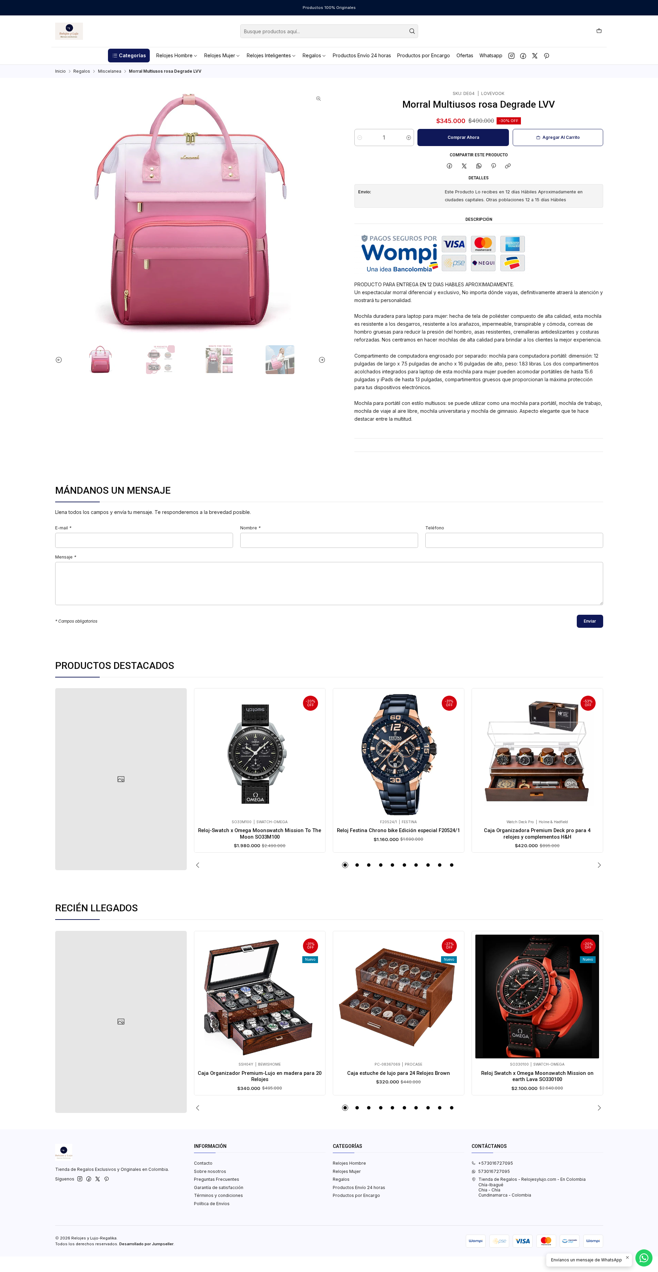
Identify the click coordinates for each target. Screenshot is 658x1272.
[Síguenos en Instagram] (511, 55)
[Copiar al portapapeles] (508, 166)
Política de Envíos (212, 1203)
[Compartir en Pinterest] (493, 166)
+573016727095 (495, 1163)
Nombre (250, 528)
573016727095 (494, 1171)
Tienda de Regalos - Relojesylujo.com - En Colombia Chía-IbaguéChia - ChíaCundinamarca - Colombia (532, 1187)
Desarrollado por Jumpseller (146, 1243)
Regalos (81, 71)
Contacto (203, 1163)
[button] (129, 55)
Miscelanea (109, 71)
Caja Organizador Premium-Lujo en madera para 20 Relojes (259, 1076)
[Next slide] (320, 359)
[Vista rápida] (205, 752)
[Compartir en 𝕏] (464, 166)
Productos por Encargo (356, 1195)
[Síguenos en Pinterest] (546, 55)
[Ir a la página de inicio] (69, 31)
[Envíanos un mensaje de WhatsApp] (644, 1258)
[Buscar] (412, 31)
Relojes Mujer (347, 1171)
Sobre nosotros (210, 1171)
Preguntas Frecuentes (216, 1179)
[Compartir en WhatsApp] (479, 166)
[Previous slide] (60, 359)
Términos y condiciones (218, 1195)
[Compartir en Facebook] (449, 166)
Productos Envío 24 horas (359, 1187)
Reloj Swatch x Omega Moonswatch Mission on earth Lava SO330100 (537, 1076)
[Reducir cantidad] (360, 137)
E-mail (63, 528)
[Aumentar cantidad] (409, 137)
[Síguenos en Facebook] (523, 55)
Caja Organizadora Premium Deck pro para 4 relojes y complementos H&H (537, 833)
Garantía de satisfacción (218, 1187)
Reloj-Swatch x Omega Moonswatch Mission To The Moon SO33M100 (259, 833)
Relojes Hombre (349, 1163)
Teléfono (434, 528)
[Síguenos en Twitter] (534, 55)
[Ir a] (121, 779)
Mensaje (65, 557)
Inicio (60, 71)
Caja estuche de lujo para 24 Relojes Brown (398, 1073)
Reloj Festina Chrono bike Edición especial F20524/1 (398, 830)
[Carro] (599, 31)
